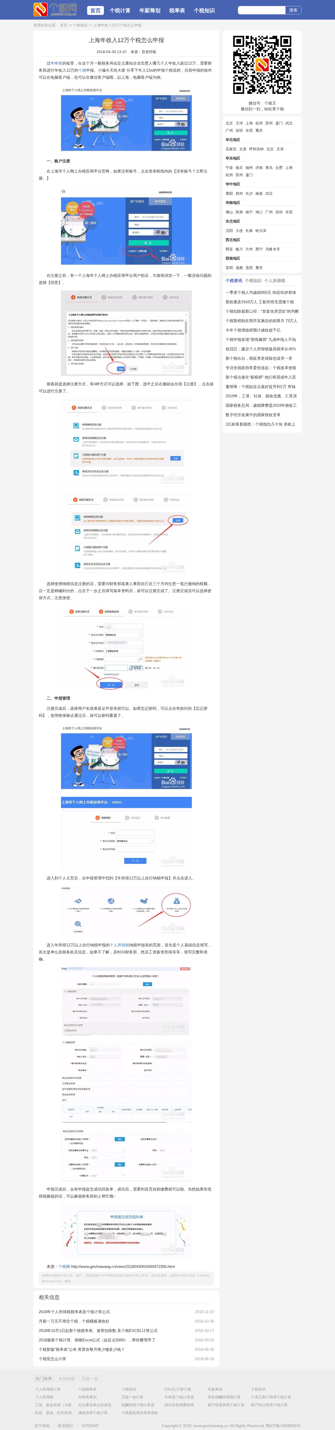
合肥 (279, 167)
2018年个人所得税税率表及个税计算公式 (74, 1311)
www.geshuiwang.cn (210, 1425)
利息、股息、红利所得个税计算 (60, 1413)
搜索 (293, 10)
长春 (249, 230)
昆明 (229, 268)
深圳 (239, 130)
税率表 (177, 10)
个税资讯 (234, 280)
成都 (239, 268)
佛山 (229, 212)
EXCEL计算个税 (178, 1389)
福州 (249, 167)
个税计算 (120, 10)
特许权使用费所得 (179, 1405)
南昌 (259, 193)
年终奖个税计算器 (179, 1397)
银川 (239, 249)
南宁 (249, 212)
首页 (95, 10)
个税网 (55, 9)
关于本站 (42, 1425)
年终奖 (56, 63)
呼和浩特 (256, 149)
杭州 (259, 123)
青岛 (269, 167)
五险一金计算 (132, 1397)
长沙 (249, 193)
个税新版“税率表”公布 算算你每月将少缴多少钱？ (82, 1349)
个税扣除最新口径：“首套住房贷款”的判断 (262, 311)
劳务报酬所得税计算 (224, 1397)
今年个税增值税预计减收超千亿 (253, 330)
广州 (229, 130)
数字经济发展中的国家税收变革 (253, 415)
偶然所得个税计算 (93, 1413)
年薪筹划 (149, 10)
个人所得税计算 (48, 1389)
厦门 (279, 123)
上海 (249, 123)
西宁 (259, 249)
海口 (259, 212)
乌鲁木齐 (272, 249)
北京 (229, 123)
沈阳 (229, 230)
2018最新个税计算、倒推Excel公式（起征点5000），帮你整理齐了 (97, 1340)
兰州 (249, 249)
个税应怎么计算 (52, 1359)
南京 (239, 167)
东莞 (249, 130)
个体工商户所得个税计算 (271, 1397)
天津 (239, 123)
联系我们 (66, 1425)
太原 (243, 149)
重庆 (259, 130)
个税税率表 (87, 1389)
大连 (239, 230)
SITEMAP (90, 1425)
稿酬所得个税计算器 (137, 1405)
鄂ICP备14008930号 (283, 1425)
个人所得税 (119, 945)
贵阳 (249, 268)
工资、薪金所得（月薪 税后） (59, 1405)
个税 (82, 70)
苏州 (269, 123)
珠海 (239, 212)
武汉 (289, 123)
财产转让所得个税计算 (269, 1405)
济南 (259, 167)
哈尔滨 (260, 230)
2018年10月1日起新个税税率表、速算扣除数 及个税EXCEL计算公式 (98, 1330)
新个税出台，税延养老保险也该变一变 (259, 358)
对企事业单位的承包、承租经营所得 (107, 1405)
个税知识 (204, 10)
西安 (229, 249)
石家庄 (231, 149)
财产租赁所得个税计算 (226, 1405)
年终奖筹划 (87, 1397)
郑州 (239, 193)
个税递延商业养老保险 (139, 1413)
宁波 (229, 167)
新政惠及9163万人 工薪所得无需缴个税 (260, 302)
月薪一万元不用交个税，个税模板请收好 (74, 1321)
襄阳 (229, 193)
